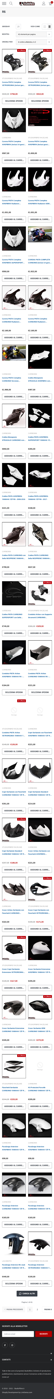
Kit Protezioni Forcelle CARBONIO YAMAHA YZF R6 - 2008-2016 (39, 1089)
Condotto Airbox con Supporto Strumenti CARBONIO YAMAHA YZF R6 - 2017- (40, 616)
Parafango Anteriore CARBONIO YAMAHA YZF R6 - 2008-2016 (39, 1207)
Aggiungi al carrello (14, 160)
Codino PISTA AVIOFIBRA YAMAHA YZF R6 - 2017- (38, 497)
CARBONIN (6, 138)
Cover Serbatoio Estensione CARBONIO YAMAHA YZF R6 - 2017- (13, 1030)
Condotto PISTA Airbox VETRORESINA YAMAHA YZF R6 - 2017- (13, 734)
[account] (43, 3)
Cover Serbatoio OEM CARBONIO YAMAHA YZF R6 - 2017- (39, 1030)
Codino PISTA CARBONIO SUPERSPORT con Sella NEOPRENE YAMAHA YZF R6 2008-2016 (13, 616)
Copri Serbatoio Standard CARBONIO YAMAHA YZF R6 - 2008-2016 (39, 793)
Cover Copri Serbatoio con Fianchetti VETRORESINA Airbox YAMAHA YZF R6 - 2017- (38, 912)
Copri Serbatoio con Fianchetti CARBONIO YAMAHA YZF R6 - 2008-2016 (14, 793)
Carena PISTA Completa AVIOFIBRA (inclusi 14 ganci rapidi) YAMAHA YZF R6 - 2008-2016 (13, 143)
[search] (11, 3)
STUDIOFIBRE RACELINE (12, 78)
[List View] (44, 26)
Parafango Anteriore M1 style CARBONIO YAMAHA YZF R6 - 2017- (13, 1266)
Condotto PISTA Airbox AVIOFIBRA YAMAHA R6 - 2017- (12, 675)
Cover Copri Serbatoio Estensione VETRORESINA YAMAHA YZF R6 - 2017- (12, 971)
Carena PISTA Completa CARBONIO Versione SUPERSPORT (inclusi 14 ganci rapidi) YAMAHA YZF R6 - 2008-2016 (14, 379)
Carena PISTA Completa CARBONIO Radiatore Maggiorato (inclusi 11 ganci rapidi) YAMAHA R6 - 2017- (13, 320)
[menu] (4, 3)
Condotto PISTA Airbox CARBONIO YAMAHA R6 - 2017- (38, 675)
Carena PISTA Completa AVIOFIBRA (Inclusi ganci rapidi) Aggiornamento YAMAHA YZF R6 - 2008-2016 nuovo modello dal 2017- (39, 143)
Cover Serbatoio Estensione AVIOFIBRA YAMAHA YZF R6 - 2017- (40, 971)
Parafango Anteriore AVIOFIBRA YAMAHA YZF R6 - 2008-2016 (40, 1148)
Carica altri (28, 1293)
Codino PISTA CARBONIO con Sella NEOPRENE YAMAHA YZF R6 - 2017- (14, 557)
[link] (14, 62)
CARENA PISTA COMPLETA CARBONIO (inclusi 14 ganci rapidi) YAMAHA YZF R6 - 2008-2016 (39, 261)
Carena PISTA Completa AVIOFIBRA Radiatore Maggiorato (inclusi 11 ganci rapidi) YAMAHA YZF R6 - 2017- (13, 202)
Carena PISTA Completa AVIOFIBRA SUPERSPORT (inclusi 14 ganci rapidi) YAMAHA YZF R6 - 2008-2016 (13, 261)
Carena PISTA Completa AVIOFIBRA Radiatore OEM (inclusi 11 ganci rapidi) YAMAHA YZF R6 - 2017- (38, 202)
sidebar (6, 26)
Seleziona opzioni (14, 101)
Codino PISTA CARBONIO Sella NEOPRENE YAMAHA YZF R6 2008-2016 (39, 557)
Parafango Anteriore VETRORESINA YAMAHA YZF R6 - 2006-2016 (39, 1266)
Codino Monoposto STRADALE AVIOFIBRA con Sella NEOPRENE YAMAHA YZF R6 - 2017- (39, 379)
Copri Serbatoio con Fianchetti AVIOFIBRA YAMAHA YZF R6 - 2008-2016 (40, 734)
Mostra (5, 34)
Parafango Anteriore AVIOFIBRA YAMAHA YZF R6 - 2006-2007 (14, 1148)
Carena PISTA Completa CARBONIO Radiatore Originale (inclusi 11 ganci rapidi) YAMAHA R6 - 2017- (38, 320)
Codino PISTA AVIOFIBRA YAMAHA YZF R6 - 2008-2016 (13, 497)
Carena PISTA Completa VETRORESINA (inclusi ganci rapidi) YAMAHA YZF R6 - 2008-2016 (13, 84)
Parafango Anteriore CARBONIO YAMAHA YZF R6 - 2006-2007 (13, 1207)
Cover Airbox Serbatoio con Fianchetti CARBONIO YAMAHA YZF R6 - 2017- (13, 912)
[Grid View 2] (49, 26)
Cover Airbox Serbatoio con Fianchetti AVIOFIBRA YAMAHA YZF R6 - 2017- (39, 853)
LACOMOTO (6, 1261)
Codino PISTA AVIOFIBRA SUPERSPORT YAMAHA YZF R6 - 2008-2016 (39, 439)
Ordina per (7, 42)
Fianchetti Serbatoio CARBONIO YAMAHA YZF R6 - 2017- (13, 1089)
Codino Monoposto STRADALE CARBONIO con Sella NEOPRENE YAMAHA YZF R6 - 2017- (13, 439)
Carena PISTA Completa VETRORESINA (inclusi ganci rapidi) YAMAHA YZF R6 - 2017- (39, 84)
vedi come (35, 26)
